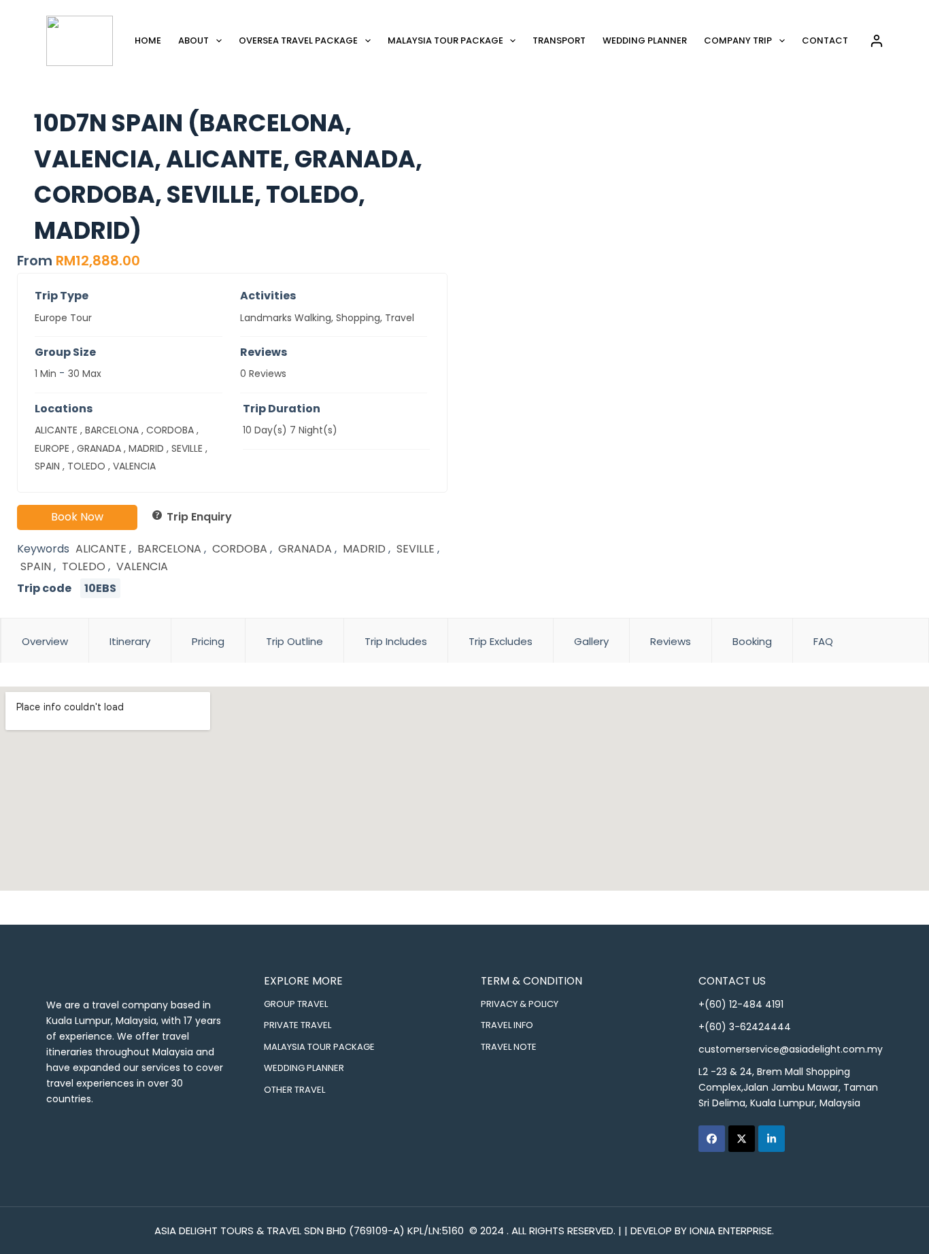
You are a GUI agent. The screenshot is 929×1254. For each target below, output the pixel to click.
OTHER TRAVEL (294, 1090)
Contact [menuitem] (825, 40)
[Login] (877, 41)
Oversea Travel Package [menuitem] (298, 40)
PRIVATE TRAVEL (297, 1025)
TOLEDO (86, 466)
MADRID (146, 448)
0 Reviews (263, 373)
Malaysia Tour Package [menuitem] (445, 40)
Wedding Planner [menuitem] (645, 40)
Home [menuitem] (148, 40)
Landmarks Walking (285, 318)
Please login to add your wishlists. (22, 122)
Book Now (77, 517)
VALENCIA (134, 466)
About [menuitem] (193, 40)
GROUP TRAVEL (296, 1004)
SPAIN (47, 466)
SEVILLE (187, 448)
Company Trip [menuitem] (738, 40)
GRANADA (99, 448)
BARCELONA (112, 430)
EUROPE (52, 448)
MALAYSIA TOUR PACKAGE (319, 1047)
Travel (399, 318)
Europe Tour (63, 318)
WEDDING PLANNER (304, 1068)
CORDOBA (170, 430)
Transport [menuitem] (559, 40)
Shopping (358, 318)
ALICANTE (56, 430)
